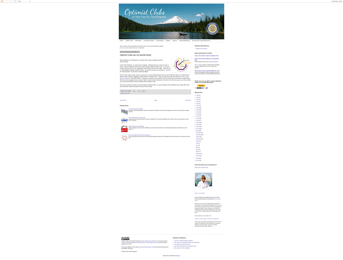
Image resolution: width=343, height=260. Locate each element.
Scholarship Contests (149, 40)
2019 (197, 110)
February (198, 153)
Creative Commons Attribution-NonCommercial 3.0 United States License (139, 242)
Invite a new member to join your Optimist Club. (207, 55)
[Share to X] (141, 91)
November (198, 134)
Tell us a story (198, 64)
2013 (197, 122)
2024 (197, 99)
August (198, 141)
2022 (197, 103)
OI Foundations (160, 40)
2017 (197, 114)
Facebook (135, 48)
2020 (197, 107)
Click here (122, 48)
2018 (197, 112)
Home (155, 100)
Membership (138, 40)
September (199, 139)
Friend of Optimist (213, 61)
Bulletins (168, 40)
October (198, 136)
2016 (197, 116)
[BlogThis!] (140, 91)
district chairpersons (125, 78)
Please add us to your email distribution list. (206, 70)
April (197, 149)
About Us (175, 40)
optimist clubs (127, 93)
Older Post (188, 100)
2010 (197, 128)
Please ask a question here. (201, 167)
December (198, 132)
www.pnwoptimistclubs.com (146, 247)
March (197, 151)
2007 (197, 160)
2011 (197, 126)
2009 (197, 130)
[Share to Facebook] (143, 91)
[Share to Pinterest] (145, 91)
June (197, 145)
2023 (197, 101)
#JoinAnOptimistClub (184, 40)
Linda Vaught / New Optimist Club (150, 241)
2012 (197, 124)
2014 (197, 120)
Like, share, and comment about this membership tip (187, 242)
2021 (197, 105)
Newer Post (123, 100)
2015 (197, 118)
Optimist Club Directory (201, 48)
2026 (197, 95)
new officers (183, 76)
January (198, 155)
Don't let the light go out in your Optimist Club (185, 246)
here (202, 215)
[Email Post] (134, 90)
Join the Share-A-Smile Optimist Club (201, 40)
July (197, 143)
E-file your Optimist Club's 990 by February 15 (140, 135)
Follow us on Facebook (200, 193)
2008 (197, 158)
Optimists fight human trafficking (136, 126)
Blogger (178, 255)
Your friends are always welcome (182, 244)
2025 (197, 97)
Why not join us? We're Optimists (182, 248)
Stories (121, 40)
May (197, 147)
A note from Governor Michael (136, 109)
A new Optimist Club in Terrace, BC (137, 117)
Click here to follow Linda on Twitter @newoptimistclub (207, 218)
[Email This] (138, 91)
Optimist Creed (129, 40)
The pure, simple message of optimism (183, 240)
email (126, 48)
